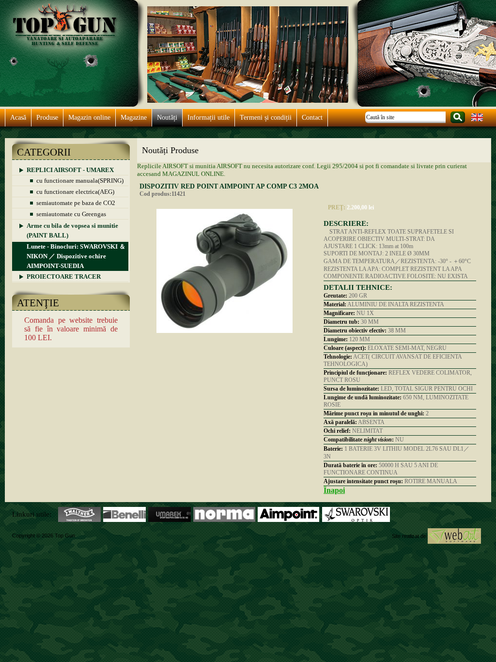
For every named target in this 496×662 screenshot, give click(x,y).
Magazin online (89, 117)
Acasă (18, 117)
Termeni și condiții (266, 117)
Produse (47, 117)
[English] (477, 120)
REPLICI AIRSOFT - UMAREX (70, 169)
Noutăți (167, 117)
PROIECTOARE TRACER (64, 276)
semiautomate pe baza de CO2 (75, 202)
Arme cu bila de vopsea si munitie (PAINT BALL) (72, 230)
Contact (312, 117)
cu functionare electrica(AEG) (75, 191)
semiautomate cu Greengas (71, 214)
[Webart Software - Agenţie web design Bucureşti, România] (454, 535)
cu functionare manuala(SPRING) (80, 180)
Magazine (134, 117)
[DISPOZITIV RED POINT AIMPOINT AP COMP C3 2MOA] (224, 337)
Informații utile (208, 117)
